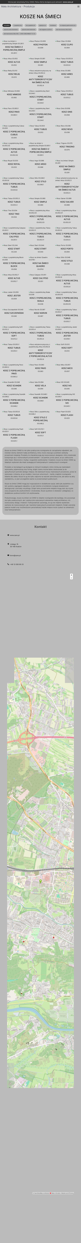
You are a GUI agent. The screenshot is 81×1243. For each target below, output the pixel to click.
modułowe (53, 25)
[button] (78, 7)
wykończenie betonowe (28, 29)
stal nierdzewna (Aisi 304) (63, 29)
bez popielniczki (30, 25)
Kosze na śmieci (40, 16)
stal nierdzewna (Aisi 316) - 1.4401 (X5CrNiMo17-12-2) (19, 33)
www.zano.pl (68, 2)
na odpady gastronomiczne (67, 25)
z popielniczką (18, 25)
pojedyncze (42, 25)
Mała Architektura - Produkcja (18, 6)
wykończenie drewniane (11, 29)
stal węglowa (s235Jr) (45, 29)
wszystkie (6, 25)
